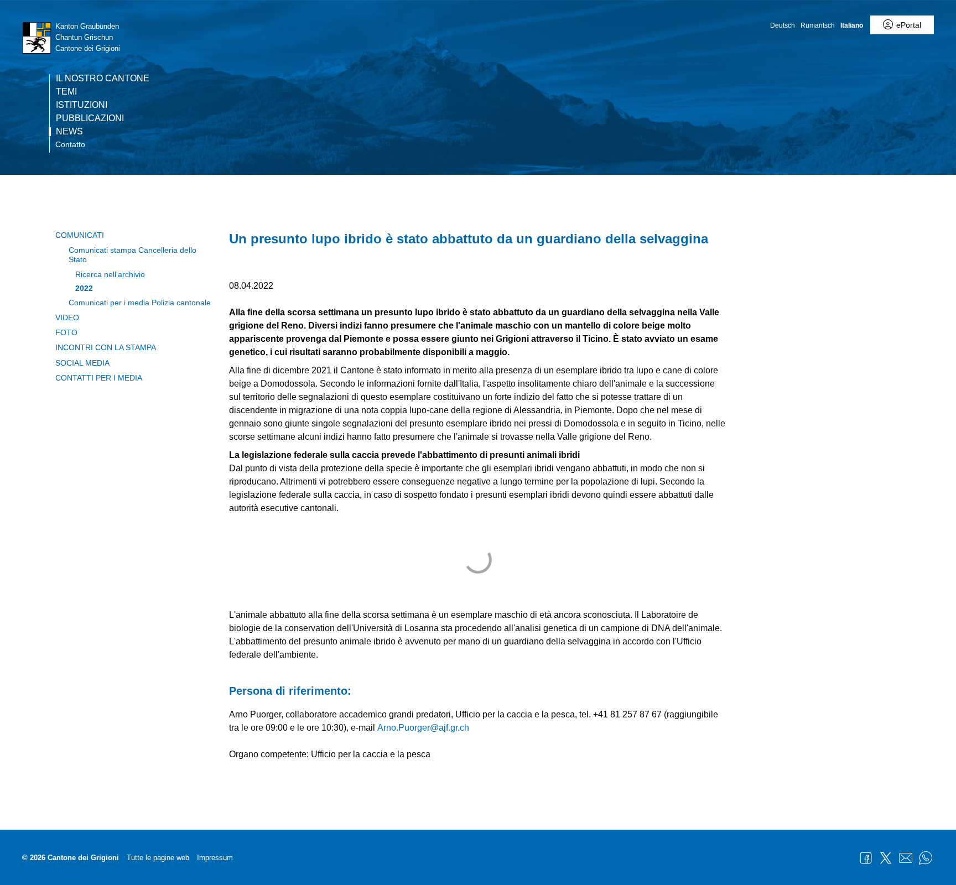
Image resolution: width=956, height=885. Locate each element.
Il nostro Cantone (102, 78)
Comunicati (79, 235)
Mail (905, 858)
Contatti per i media (98, 377)
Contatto (70, 144)
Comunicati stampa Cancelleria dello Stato (132, 255)
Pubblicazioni (90, 118)
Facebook (866, 858)
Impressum (215, 857)
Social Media (82, 362)
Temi (66, 91)
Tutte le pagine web (158, 857)
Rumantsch (818, 25)
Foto (66, 332)
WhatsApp (925, 858)
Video (67, 317)
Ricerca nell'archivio (110, 274)
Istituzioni (81, 105)
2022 (84, 288)
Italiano (851, 25)
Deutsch (782, 25)
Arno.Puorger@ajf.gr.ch (423, 727)
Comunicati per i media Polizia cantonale (140, 302)
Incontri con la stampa (105, 347)
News (69, 131)
